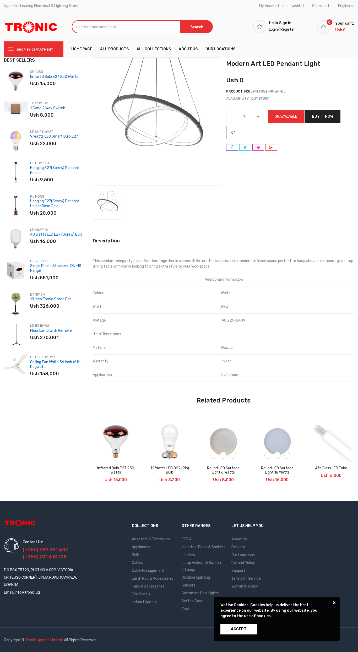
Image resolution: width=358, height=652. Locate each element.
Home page (81, 49)
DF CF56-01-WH (42, 357)
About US (188, 49)
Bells (136, 555)
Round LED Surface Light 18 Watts (277, 470)
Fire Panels (141, 594)
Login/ (274, 29)
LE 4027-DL (39, 230)
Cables (137, 563)
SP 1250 (36, 72)
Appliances (141, 547)
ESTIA (187, 539)
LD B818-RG (39, 326)
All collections (154, 49)
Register (287, 29)
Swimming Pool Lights (200, 593)
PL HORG (37, 196)
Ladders (188, 555)
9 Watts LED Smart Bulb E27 (54, 136)
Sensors (188, 585)
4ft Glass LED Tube (331, 468)
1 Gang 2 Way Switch (47, 108)
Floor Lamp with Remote (51, 330)
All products (114, 49)
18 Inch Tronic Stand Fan (51, 299)
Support (238, 570)
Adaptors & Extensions (151, 539)
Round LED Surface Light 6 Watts (223, 470)
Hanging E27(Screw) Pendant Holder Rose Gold (55, 203)
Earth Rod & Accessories (152, 578)
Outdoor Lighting (196, 577)
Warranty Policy (244, 586)
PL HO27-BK (39, 163)
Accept (238, 629)
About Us (239, 539)
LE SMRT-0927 (41, 132)
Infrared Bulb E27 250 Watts (54, 76)
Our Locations (220, 49)
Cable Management (148, 570)
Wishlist (297, 6)
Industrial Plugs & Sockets (204, 547)
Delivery (238, 547)
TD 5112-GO (39, 103)
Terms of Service (246, 578)
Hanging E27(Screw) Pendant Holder (55, 170)
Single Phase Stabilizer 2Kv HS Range (55, 268)
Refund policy (243, 563)
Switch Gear (192, 601)
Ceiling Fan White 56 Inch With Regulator (55, 364)
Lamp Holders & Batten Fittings (201, 566)
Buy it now (322, 116)
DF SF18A (37, 294)
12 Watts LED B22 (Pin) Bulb (169, 470)
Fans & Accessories (148, 586)
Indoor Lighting (144, 602)
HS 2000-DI (39, 261)
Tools (186, 609)
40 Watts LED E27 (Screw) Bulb (56, 234)
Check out (320, 6)
